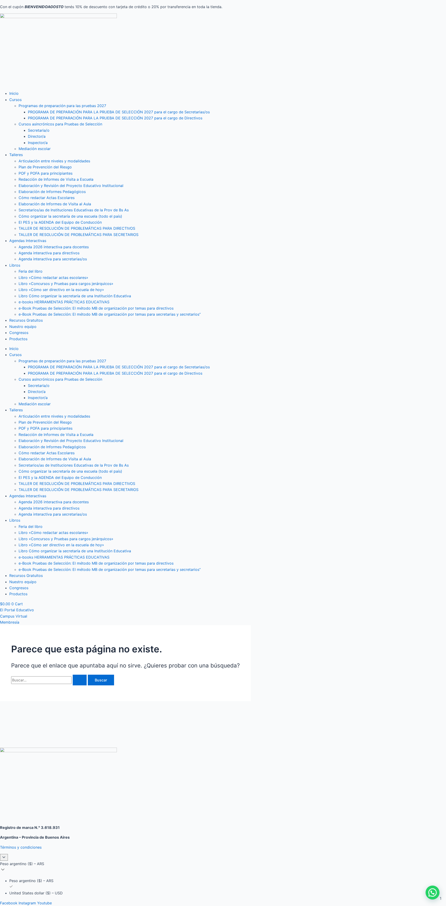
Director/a (37, 136)
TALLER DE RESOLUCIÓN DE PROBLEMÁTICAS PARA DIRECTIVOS (77, 228)
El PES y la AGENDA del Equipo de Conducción (60, 222)
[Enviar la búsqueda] (80, 680)
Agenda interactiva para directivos (49, 253)
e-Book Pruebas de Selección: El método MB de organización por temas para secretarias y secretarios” (110, 314)
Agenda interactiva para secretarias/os (53, 259)
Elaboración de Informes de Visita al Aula (55, 204)
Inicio (14, 93)
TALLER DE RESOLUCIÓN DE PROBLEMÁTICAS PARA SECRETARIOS (78, 234)
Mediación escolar (35, 148)
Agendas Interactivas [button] (27, 240)
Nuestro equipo (22, 326)
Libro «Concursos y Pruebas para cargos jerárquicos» (66, 283)
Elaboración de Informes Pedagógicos (52, 191)
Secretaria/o (38, 130)
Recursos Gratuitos (26, 320)
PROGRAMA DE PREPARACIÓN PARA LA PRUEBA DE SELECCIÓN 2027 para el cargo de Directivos (115, 118)
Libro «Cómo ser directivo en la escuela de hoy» (61, 289)
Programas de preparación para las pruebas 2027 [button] (62, 105)
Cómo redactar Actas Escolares (47, 197)
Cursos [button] (15, 99)
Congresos (18, 332)
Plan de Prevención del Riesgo (45, 167)
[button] (432, 892)
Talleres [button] (16, 154)
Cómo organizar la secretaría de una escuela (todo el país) (70, 216)
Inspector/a (38, 142)
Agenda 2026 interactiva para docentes (54, 247)
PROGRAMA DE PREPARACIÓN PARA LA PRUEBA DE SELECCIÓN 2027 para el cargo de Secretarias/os (119, 112)
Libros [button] (14, 265)
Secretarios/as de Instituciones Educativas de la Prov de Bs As (74, 210)
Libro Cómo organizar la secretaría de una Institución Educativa (75, 296)
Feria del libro (31, 271)
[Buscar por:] (49, 680)
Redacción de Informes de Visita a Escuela (56, 179)
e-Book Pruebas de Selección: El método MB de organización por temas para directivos (96, 308)
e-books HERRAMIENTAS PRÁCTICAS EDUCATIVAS (64, 302)
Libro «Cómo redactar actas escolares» (53, 277)
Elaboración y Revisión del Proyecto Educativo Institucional (71, 185)
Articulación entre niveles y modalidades (54, 161)
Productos (18, 339)
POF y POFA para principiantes (45, 173)
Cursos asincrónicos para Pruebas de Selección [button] (60, 124)
